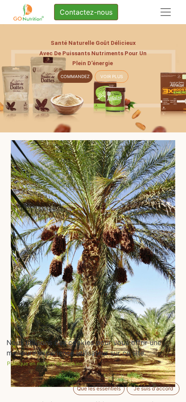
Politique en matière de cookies (45, 363)
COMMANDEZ (75, 76)
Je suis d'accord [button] (153, 388)
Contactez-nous (86, 12)
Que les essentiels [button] (99, 388)
